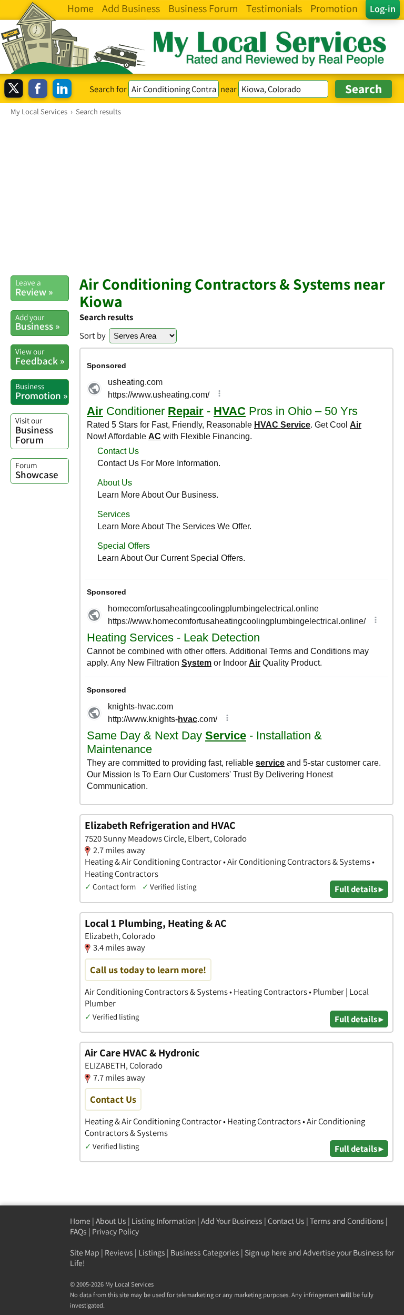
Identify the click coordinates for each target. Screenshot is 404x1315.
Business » (37, 322)
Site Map (84, 1253)
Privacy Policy (115, 1232)
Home (80, 1221)
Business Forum (34, 430)
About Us (111, 1221)
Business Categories (204, 1253)
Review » (34, 287)
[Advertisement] (202, 195)
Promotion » (41, 391)
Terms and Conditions (347, 1221)
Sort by (92, 335)
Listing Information (164, 1221)
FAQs (78, 1232)
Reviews (119, 1253)
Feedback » (39, 356)
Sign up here (266, 1253)
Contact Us (286, 1221)
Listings (151, 1253)
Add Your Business (231, 1221)
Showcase (36, 470)
